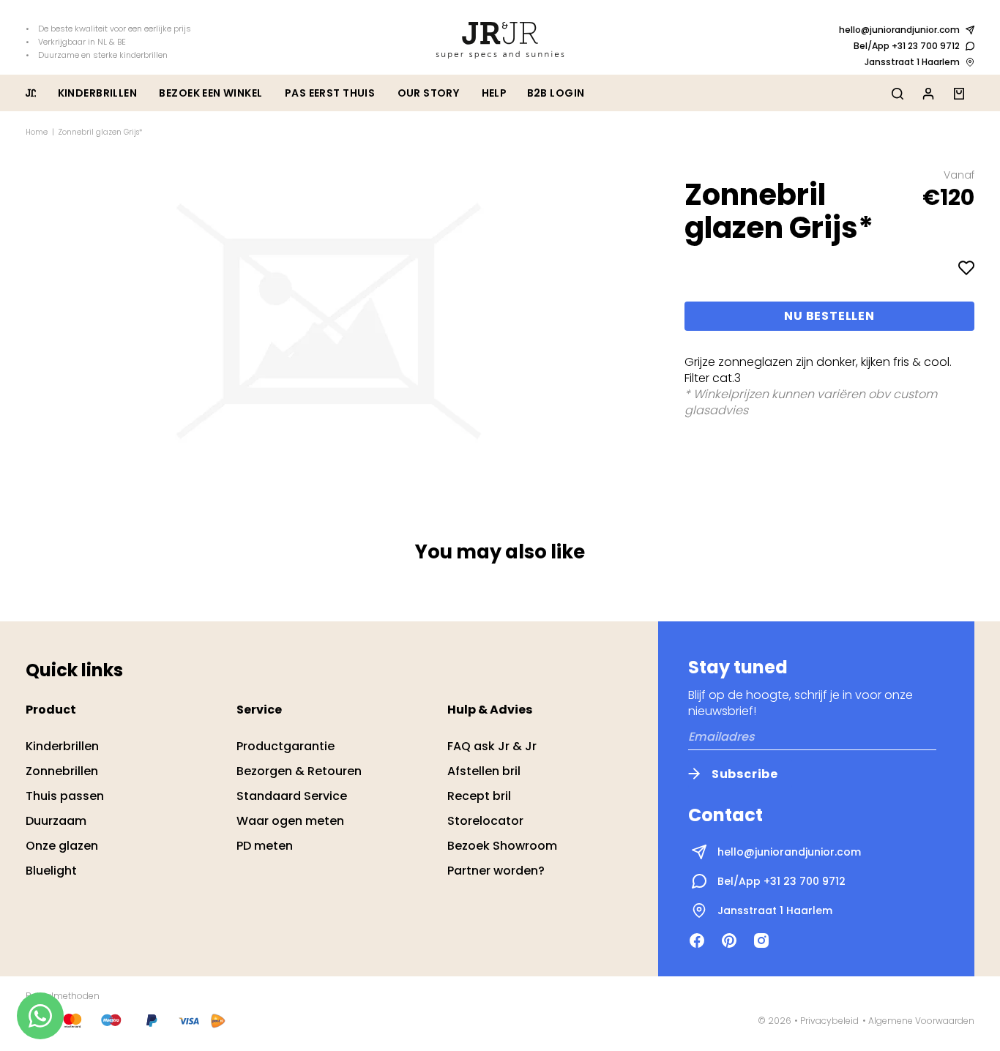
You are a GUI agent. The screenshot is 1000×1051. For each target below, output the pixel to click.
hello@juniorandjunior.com (899, 29)
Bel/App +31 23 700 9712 (907, 46)
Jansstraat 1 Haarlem (912, 62)
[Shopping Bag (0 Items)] (959, 93)
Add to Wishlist (966, 268)
